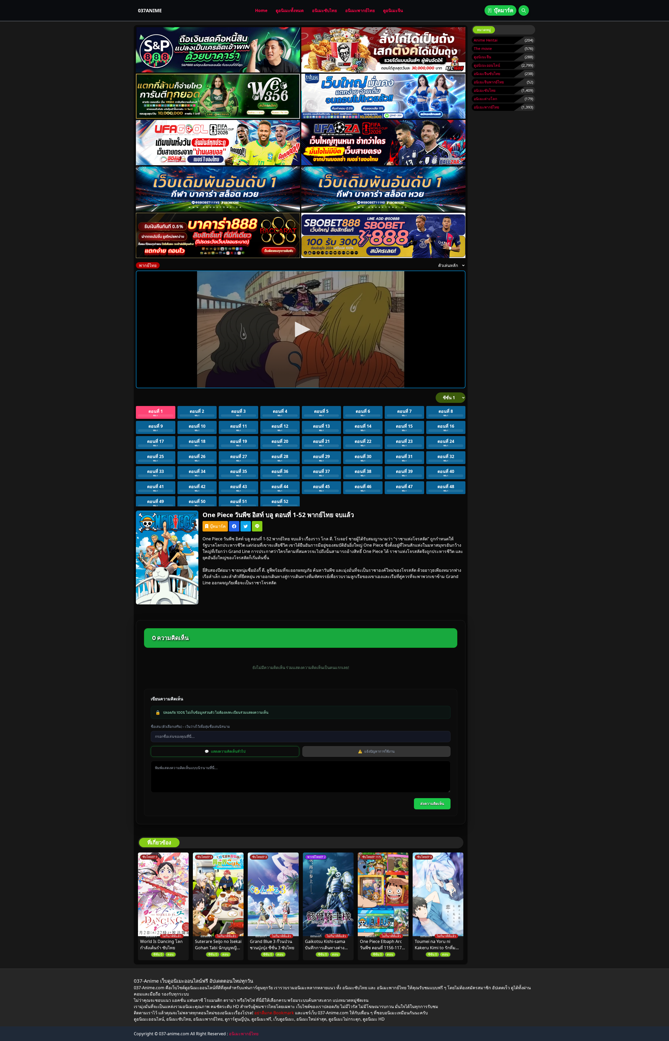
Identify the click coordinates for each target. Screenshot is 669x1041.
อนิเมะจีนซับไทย (487, 73)
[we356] (218, 96)
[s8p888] (218, 49)
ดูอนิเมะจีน (393, 10)
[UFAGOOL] (218, 142)
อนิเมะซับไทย (324, 10)
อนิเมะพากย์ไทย (360, 10)
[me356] (383, 96)
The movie (483, 48)
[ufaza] (383, 142)
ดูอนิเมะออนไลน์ (487, 65)
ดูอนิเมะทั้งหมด (290, 10)
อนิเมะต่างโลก (485, 98)
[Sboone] (218, 189)
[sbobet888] (383, 235)
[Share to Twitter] (245, 526)
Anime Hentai (486, 40)
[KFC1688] (383, 49)
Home (261, 10)
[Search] (523, 10)
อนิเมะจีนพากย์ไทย (489, 81)
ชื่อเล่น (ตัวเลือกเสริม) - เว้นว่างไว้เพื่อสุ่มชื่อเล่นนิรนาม (190, 726)
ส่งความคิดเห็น (432, 803)
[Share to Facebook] (234, 526)
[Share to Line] (257, 526)
